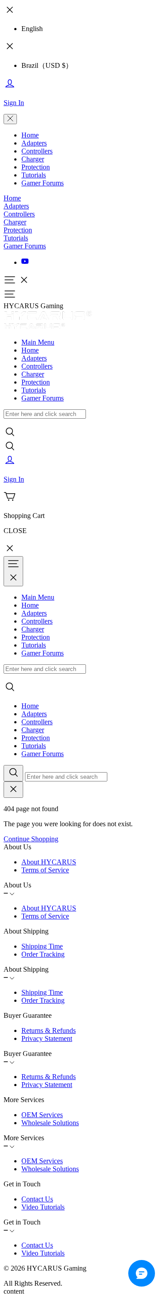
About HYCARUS (48, 862)
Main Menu (37, 342)
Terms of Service (45, 870)
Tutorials (33, 175)
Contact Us (37, 1199)
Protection (35, 167)
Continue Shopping (31, 839)
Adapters (34, 143)
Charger (32, 159)
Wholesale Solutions (50, 1122)
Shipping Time (42, 946)
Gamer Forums (42, 183)
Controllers (37, 151)
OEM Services (42, 1114)
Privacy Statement (46, 1038)
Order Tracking (43, 954)
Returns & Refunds (48, 1030)
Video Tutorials (43, 1207)
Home (30, 135)
